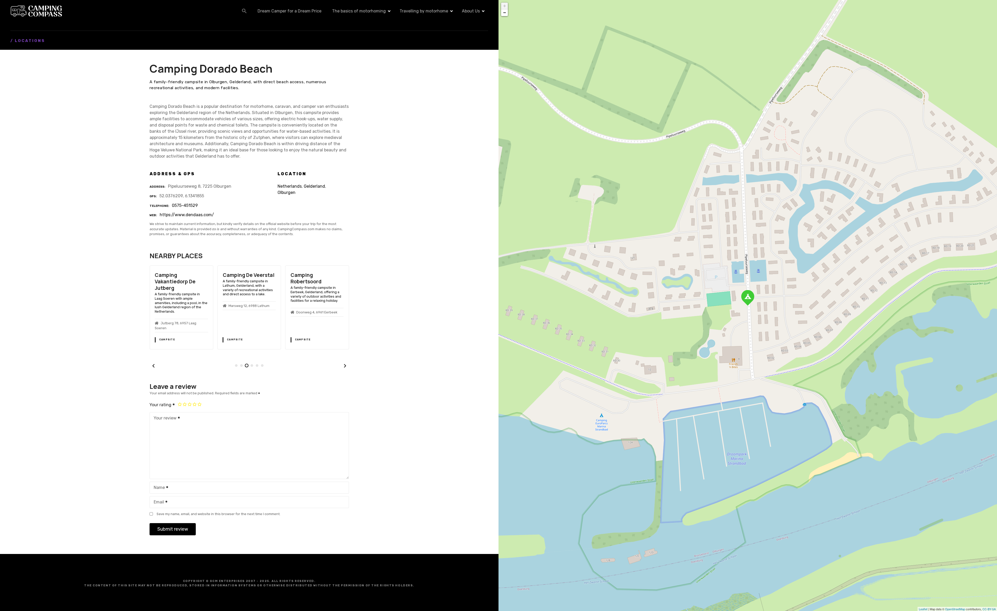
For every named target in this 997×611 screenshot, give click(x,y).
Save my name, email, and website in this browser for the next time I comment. (218, 514)
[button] (244, 11)
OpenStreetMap (955, 609)
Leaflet (923, 609)
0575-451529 (185, 205)
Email (157, 502)
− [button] (504, 12)
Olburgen (286, 192)
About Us (471, 11)
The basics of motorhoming (359, 11)
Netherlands (290, 186)
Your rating (161, 404)
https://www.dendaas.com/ (187, 214)
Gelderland (314, 186)
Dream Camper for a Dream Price (289, 11)
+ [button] (504, 6)
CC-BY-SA (989, 609)
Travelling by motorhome (424, 11)
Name (158, 488)
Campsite (167, 339)
